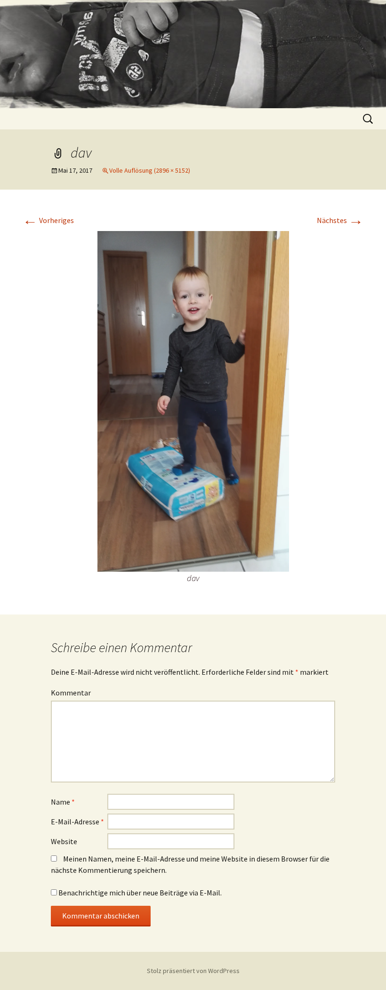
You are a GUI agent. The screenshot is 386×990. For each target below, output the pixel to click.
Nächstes (340, 220)
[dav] (193, 400)
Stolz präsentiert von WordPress (193, 970)
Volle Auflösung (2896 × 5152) (149, 170)
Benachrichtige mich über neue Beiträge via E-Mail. (140, 892)
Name (63, 801)
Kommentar (71, 692)
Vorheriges (48, 220)
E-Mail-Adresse (77, 821)
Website (64, 841)
